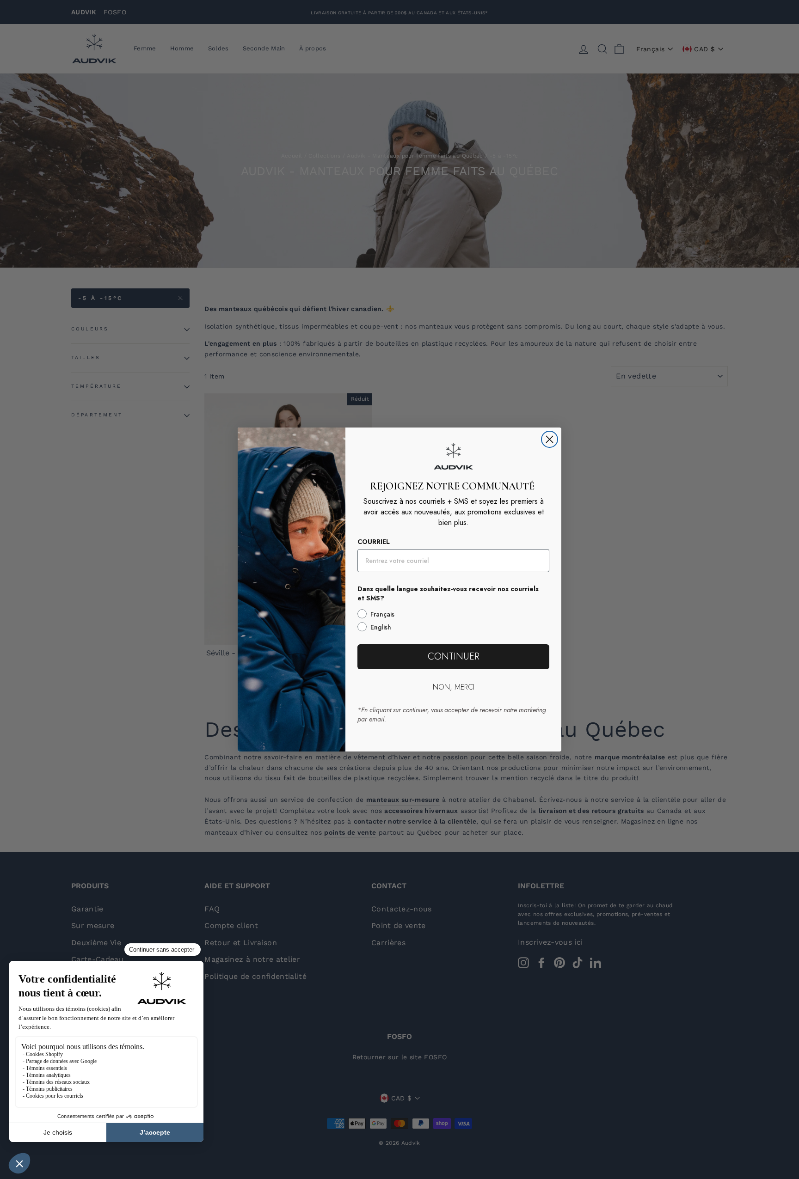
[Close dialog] (549, 439)
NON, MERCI (453, 687)
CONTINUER (453, 656)
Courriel (373, 541)
